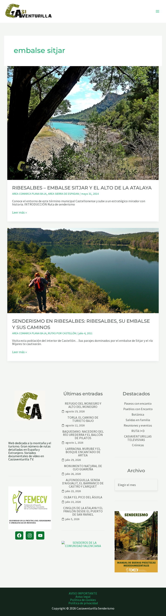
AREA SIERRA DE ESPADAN (63, 194)
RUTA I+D (138, 431)
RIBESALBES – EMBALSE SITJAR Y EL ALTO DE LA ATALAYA (82, 188)
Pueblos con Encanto (138, 409)
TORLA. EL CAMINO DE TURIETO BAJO (82, 419)
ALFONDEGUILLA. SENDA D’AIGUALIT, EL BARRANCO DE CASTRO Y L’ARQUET (83, 483)
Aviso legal (83, 596)
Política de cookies (83, 599)
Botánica (138, 414)
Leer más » (19, 212)
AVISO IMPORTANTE (83, 593)
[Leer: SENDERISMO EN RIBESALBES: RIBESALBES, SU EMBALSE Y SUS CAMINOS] (83, 270)
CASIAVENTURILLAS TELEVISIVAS (138, 438)
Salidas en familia (138, 420)
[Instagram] (30, 535)
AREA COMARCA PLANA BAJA (29, 194)
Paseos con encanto (138, 403)
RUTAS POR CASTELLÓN (62, 333)
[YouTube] (40, 535)
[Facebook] (19, 535)
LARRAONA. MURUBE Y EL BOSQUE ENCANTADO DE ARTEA (83, 452)
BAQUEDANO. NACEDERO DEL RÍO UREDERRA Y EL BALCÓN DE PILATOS (83, 435)
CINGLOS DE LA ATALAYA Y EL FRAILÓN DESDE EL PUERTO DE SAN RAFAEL (83, 511)
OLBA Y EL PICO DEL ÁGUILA (83, 497)
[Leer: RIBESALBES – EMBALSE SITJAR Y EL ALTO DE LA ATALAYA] (83, 122)
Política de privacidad (83, 603)
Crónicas (138, 445)
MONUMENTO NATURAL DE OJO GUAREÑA (83, 467)
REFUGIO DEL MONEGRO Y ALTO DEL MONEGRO (83, 405)
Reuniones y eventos (138, 425)
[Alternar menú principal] (157, 11)
